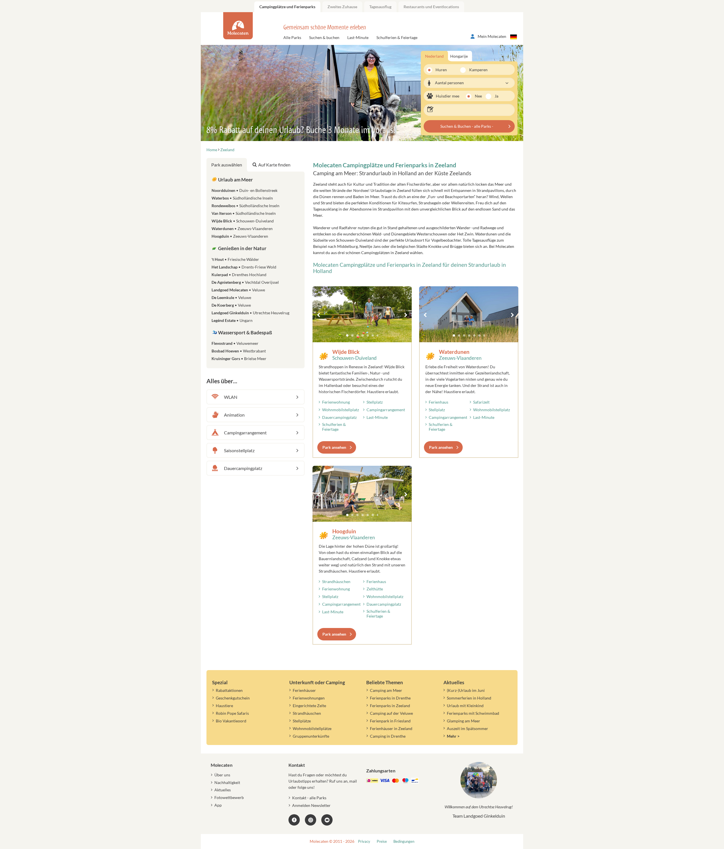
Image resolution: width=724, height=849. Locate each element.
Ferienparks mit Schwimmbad (473, 713)
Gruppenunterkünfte (311, 736)
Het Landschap (244, 267)
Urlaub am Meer (235, 180)
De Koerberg (231, 305)
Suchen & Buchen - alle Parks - (466, 126)
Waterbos (242, 198)
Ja (496, 96)
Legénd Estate (232, 320)
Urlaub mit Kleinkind (465, 705)
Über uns (222, 774)
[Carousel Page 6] (373, 335)
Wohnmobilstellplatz (340, 409)
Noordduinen (244, 190)
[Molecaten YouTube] (327, 820)
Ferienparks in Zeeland (390, 705)
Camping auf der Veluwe (391, 713)
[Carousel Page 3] (357, 335)
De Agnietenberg (245, 282)
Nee (478, 96)
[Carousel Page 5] (368, 335)
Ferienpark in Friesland (390, 720)
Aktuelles (222, 789)
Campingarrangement (386, 409)
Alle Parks (292, 37)
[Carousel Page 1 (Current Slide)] (347, 335)
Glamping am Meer (463, 720)
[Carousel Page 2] (352, 335)
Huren (441, 69)
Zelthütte (375, 588)
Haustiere (224, 705)
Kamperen (475, 69)
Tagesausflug (380, 6)
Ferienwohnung (336, 402)
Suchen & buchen (324, 37)
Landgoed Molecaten (238, 289)
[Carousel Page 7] (378, 335)
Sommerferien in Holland (469, 698)
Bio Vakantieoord (231, 720)
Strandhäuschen (336, 581)
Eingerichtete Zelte (309, 705)
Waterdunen (454, 351)
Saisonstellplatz (239, 450)
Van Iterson (244, 213)
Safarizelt (481, 402)
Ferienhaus (438, 402)
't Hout (235, 259)
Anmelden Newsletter (311, 805)
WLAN (230, 397)
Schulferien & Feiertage (396, 37)
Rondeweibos (245, 205)
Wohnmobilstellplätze (312, 728)
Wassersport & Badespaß (244, 332)
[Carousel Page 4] (362, 335)
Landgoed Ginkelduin (250, 312)
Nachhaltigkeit (227, 782)
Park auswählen (226, 164)
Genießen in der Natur (241, 248)
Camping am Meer (386, 690)
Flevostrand (235, 343)
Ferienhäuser (304, 690)
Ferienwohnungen (309, 698)
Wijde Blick (345, 351)
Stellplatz (375, 402)
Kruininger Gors (239, 358)
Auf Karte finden (274, 164)
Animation (234, 414)
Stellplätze (302, 720)
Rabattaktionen (229, 690)
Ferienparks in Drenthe (390, 698)
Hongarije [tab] (459, 56)
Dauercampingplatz (339, 417)
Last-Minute (358, 37)
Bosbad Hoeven (239, 350)
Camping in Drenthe (388, 736)
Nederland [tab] (434, 56)
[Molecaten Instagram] (310, 820)
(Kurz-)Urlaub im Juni (466, 690)
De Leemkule (231, 297)
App (218, 805)
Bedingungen (403, 841)
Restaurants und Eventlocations (431, 6)
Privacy (364, 841)
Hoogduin (344, 531)
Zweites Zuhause (342, 6)
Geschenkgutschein (233, 698)
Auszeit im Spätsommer (467, 728)
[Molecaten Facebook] (294, 820)
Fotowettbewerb (229, 797)
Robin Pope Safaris (232, 713)
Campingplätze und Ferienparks (287, 6)
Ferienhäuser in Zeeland (391, 728)
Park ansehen (334, 447)
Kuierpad (239, 274)
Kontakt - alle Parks (309, 797)
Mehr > (453, 736)
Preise (382, 841)
